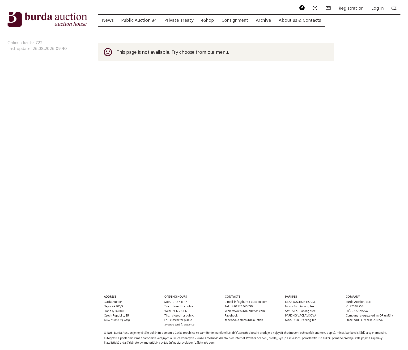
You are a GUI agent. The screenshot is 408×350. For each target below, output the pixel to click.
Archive (263, 20)
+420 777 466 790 (241, 306)
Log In (377, 8)
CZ (394, 8)
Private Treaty (179, 20)
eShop (207, 20)
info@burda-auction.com (250, 302)
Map (127, 320)
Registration (351, 8)
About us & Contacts (300, 20)
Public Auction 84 (139, 20)
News (108, 20)
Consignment (234, 20)
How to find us (113, 320)
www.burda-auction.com (248, 311)
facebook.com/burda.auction (244, 320)
